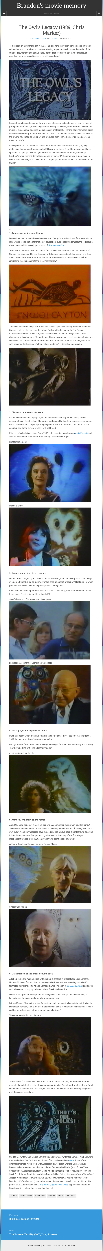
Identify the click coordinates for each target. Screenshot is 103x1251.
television (70, 1195)
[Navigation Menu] (99, 13)
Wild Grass (63, 1184)
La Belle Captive (74, 986)
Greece (51, 1195)
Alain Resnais (81, 433)
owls (60, 1195)
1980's (14, 1195)
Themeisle (71, 1245)
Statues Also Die (56, 245)
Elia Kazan (40, 1195)
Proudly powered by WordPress (39, 1245)
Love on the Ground (47, 1184)
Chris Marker (26, 1195)
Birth (71, 1160)
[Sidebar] (4, 13)
